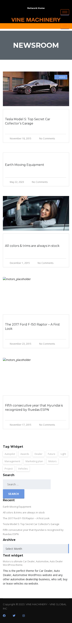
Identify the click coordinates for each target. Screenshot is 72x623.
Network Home (36, 8)
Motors (52, 461)
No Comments (47, 138)
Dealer (38, 454)
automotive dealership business (30, 579)
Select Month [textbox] (14, 549)
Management (12, 461)
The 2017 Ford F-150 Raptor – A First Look (26, 518)
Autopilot (10, 454)
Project (9, 468)
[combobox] (36, 548)
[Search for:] (22, 484)
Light (63, 454)
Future (51, 454)
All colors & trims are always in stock (24, 512)
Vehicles (23, 468)
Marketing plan (34, 461)
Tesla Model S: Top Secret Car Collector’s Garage (31, 524)
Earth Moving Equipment (17, 506)
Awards (24, 454)
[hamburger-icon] (64, 12)
